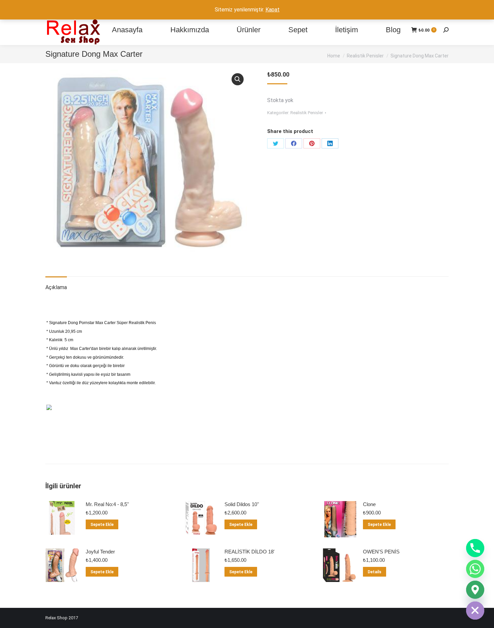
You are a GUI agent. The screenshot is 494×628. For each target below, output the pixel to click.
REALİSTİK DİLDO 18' (249, 551)
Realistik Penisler (306, 112)
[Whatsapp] (475, 569)
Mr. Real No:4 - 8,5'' (107, 504)
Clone (369, 504)
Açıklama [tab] (56, 287)
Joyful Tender (100, 551)
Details (374, 572)
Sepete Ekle (102, 524)
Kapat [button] (272, 9)
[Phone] (475, 548)
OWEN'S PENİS (381, 551)
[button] (238, 79)
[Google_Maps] (475, 590)
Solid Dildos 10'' (241, 504)
